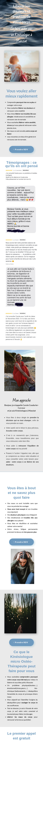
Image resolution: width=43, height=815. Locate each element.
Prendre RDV (21, 149)
